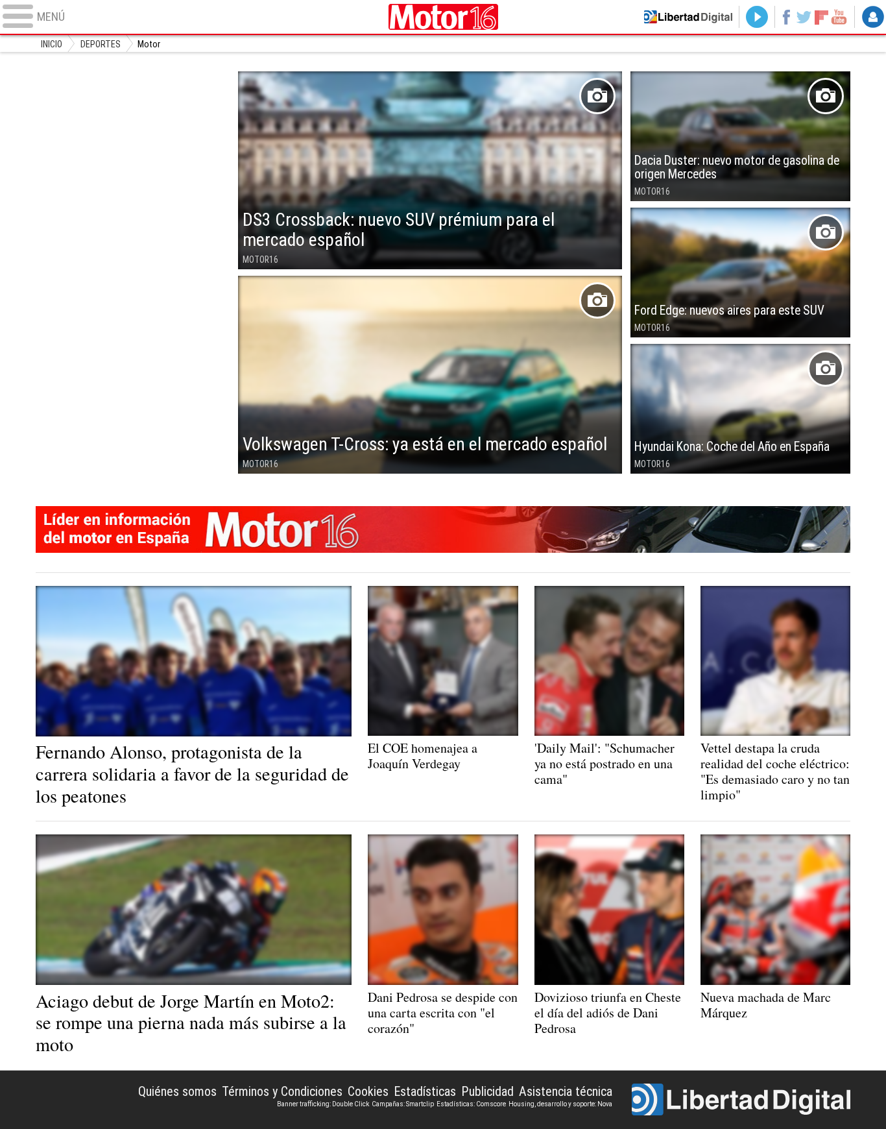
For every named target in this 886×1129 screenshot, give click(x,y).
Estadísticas (425, 1091)
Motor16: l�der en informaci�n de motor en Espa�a (443, 529)
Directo (757, 17)
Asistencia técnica (565, 1091)
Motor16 (443, 17)
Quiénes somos (177, 1091)
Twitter (804, 17)
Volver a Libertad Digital (688, 17)
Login (873, 17)
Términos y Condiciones (282, 1091)
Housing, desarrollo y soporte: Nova (560, 1104)
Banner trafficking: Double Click (323, 1104)
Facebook (786, 17)
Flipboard (822, 16)
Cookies (368, 1091)
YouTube (839, 17)
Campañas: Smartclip (403, 1104)
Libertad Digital (741, 1100)
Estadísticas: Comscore (471, 1104)
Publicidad (487, 1091)
